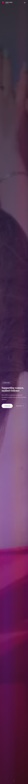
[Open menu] (24, 2)
